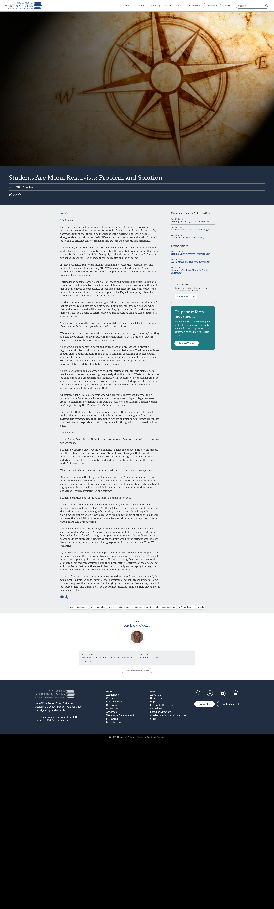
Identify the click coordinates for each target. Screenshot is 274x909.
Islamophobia (99, 607)
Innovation (112, 708)
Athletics (111, 712)
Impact (154, 701)
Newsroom (156, 698)
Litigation (112, 718)
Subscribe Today (186, 296)
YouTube (223, 693)
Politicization (202, 213)
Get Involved (194, 5)
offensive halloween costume (161, 607)
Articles (142, 5)
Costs (109, 698)
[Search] (266, 6)
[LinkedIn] (10, 194)
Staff (153, 718)
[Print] (66, 213)
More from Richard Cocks (137, 670)
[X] (15, 194)
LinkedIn (235, 693)
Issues (168, 5)
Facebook (210, 693)
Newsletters (211, 5)
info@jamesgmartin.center (50, 710)
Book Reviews (114, 722)
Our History (157, 708)
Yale (202, 607)
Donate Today (186, 343)
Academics (186, 213)
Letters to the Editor (162, 705)
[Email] (62, 213)
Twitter (197, 693)
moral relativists (135, 607)
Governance (113, 705)
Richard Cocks (29, 187)
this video (80, 484)
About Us (129, 5)
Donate (227, 5)
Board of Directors (160, 712)
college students (79, 607)
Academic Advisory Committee (168, 715)
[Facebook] (19, 194)
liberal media (116, 607)
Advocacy (155, 5)
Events (179, 5)
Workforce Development (120, 715)
